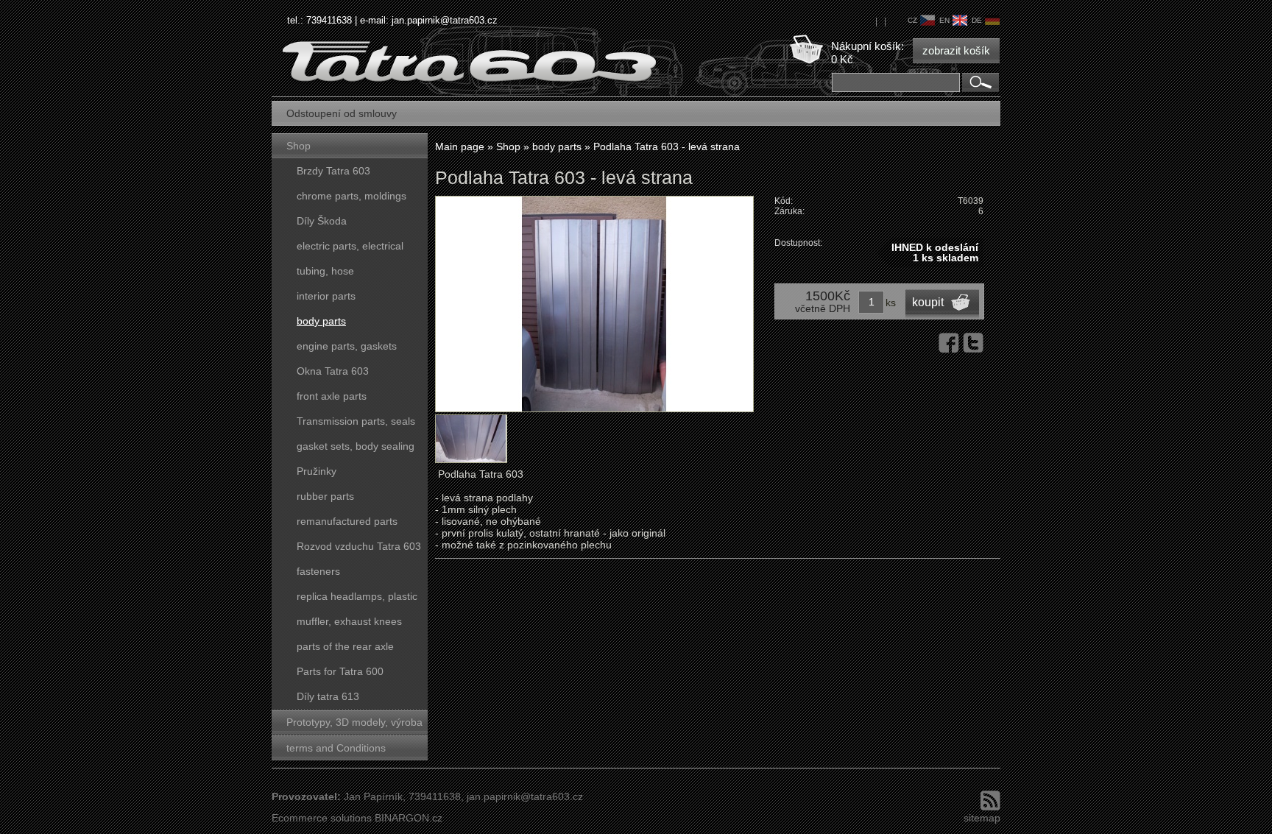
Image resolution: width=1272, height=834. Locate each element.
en (944, 20)
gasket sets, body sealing (355, 446)
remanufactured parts (347, 521)
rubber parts (325, 496)
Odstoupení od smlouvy (341, 113)
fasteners (318, 571)
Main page (459, 146)
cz (912, 20)
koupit (928, 302)
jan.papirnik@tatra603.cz (445, 20)
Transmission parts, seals (356, 421)
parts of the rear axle (345, 646)
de (977, 20)
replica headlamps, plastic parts (357, 599)
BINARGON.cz (408, 818)
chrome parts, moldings (351, 196)
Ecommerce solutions (322, 818)
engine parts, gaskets (347, 346)
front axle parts (332, 396)
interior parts (326, 296)
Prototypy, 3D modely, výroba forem (354, 725)
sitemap (982, 818)
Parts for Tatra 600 (340, 671)
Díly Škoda (322, 221)
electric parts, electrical (350, 246)
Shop (298, 146)
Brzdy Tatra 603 (333, 171)
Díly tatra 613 (328, 696)
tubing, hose (325, 271)
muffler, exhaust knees (349, 621)
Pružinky (316, 471)
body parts (321, 321)
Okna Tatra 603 (333, 371)
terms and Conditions (336, 748)
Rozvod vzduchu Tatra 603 (359, 546)
